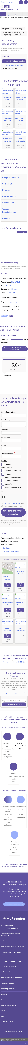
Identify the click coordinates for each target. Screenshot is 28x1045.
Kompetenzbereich (10, 177)
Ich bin (4, 461)
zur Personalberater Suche (1, 6)
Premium (24, 82)
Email (3, 445)
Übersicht (3, 15)
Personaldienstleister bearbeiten (11, 977)
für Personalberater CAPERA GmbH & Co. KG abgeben (7, 750)
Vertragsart (7, 184)
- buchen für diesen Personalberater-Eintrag (15, 847)
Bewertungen (19, 15)
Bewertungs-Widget (9, 966)
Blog (2, 1016)
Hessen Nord (13, 302)
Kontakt (11, 315)
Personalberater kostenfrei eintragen (14, 904)
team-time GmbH (7, 98)
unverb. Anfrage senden (15, 61)
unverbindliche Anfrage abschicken (13, 512)
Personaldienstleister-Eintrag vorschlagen (10, 934)
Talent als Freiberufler (13, 471)
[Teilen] (22, 1043)
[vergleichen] (2, 22)
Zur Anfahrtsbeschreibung (12, 551)
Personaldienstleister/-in (11, 489)
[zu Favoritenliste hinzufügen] (2, 18)
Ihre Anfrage (6, 420)
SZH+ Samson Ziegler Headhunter (20, 119)
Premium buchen (8, 972)
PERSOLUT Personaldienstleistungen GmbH (8, 119)
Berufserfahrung (9, 196)
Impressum (4, 994)
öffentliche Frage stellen (14, 704)
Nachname (5, 437)
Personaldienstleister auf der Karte (12, 946)
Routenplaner (23, 232)
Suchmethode (8, 203)
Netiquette (4, 941)
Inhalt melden (18, 662)
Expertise (6, 190)
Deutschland (10, 292)
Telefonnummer (7, 453)
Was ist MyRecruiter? (8, 989)
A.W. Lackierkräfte (20, 140)
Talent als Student (12, 480)
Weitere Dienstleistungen (9, 210)
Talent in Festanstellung (6, 465)
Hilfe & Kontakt (8, 1021)
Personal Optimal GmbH (8, 140)
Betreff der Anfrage (8, 412)
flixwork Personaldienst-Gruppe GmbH (20, 98)
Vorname (5, 430)
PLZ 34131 (15, 282)
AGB (2, 1000)
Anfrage (25, 15)
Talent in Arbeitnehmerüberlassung (11, 475)
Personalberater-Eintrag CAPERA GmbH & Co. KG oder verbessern (8, 816)
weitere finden (20, 746)
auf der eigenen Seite (21, 812)
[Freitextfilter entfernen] (21, 2)
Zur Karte (6, 548)
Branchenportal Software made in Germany (12, 1040)
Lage (8, 15)
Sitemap (3, 1010)
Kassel (8, 285)
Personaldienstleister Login (12, 1031)
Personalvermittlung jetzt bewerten (15, 348)
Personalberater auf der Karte (13, 65)
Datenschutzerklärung (12, 503)
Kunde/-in (8, 484)
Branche (6, 218)
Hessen (14, 289)
